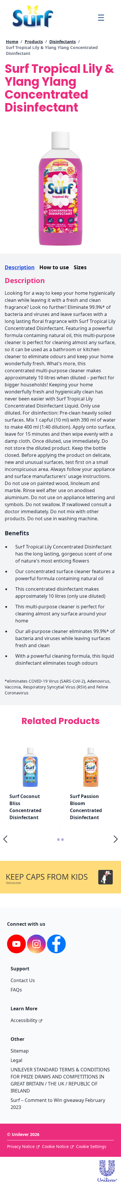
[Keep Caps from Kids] (60, 869)
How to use (54, 267)
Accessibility (24, 1020)
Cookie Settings (91, 1146)
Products (34, 41)
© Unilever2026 (23, 1134)
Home (12, 41)
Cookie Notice (55, 1146)
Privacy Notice (21, 1146)
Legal (16, 1060)
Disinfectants (62, 41)
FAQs (16, 990)
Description (20, 267)
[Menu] (101, 17)
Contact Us (23, 980)
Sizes (80, 267)
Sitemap (20, 1051)
